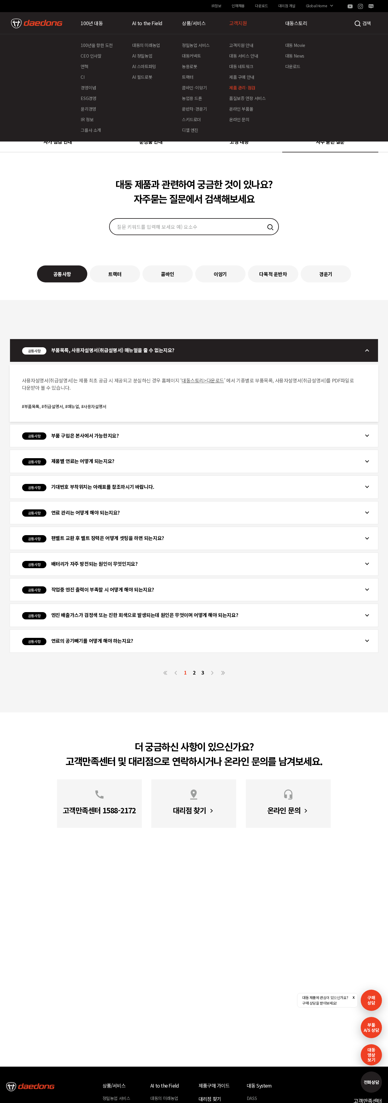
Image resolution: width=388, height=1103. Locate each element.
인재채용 (238, 5)
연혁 (84, 66)
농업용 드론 (192, 98)
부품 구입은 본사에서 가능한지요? (73, 435)
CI (82, 77)
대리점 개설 (286, 5)
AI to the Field (147, 23)
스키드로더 (191, 119)
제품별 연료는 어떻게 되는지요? (71, 461)
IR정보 (216, 5)
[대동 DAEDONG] (36, 23)
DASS (252, 1098)
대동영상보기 (371, 1055)
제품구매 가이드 (214, 1085)
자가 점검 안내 (57, 141)
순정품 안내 (151, 141)
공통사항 (62, 274)
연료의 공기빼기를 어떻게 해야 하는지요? (80, 640)
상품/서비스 (194, 23)
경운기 (326, 274)
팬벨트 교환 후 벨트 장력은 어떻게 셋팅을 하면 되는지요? (96, 538)
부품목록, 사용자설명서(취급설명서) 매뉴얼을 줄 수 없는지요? (101, 350)
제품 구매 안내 (241, 77)
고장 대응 (239, 141)
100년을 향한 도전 (97, 45)
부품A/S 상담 (371, 1027)
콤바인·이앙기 (194, 88)
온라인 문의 (239, 119)
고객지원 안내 (241, 45)
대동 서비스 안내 (243, 56)
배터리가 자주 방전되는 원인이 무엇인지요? (83, 563)
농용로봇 (189, 66)
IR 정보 (87, 119)
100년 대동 (92, 23)
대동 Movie (295, 45)
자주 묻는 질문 (330, 141)
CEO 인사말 (91, 56)
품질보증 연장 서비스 (247, 98)
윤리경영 (88, 109)
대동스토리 (296, 23)
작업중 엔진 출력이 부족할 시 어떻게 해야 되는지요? (91, 589)
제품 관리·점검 (242, 88)
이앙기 (220, 274)
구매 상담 (371, 1000)
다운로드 (261, 5)
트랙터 (187, 77)
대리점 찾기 (210, 1098)
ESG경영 (88, 98)
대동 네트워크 (241, 66)
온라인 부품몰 (241, 109)
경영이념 (88, 88)
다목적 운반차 (273, 274)
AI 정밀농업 (142, 56)
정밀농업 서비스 (196, 45)
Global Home (316, 5)
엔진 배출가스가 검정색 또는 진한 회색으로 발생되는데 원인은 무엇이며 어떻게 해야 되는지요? (133, 614)
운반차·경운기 (194, 109)
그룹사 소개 (91, 130)
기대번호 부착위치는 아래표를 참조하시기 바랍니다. (91, 486)
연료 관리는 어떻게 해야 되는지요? (74, 512)
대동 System (259, 1085)
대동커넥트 (191, 56)
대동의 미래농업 (146, 45)
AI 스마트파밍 (144, 66)
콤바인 (167, 274)
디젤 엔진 (190, 130)
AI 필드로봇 (142, 77)
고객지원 (238, 23)
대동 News (294, 56)
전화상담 (371, 1082)
